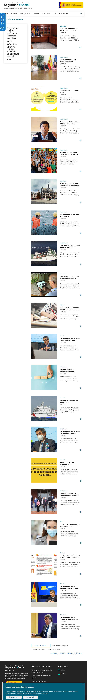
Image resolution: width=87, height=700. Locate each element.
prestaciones (11, 51)
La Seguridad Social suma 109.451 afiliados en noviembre (70, 340)
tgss (9, 59)
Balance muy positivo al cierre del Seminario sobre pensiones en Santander (70, 154)
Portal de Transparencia (39, 681)
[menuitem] (6, 14)
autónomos (12, 33)
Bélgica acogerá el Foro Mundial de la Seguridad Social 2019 (69, 185)
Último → (79, 653)
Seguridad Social (13, 29)
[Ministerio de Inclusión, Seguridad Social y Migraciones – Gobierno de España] (71, 5)
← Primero (53, 653)
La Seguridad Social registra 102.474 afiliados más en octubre (69, 588)
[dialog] (44, 691)
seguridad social (13, 55)
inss (9, 41)
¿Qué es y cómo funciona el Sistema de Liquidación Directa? (70, 557)
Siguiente (70, 653)
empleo (11, 38)
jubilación (10, 49)
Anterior (62, 653)
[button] (80, 47)
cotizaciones (11, 36)
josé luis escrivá (12, 45)
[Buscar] (81, 14)
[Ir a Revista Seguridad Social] (20, 4)
